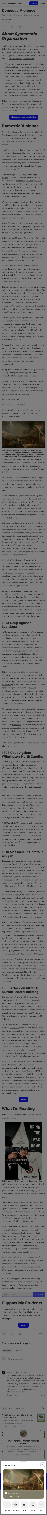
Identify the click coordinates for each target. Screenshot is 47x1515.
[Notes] (33, 1504)
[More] (41, 1504)
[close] (43, 1465)
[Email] (24, 1504)
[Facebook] (15, 1504)
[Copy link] (7, 1504)
